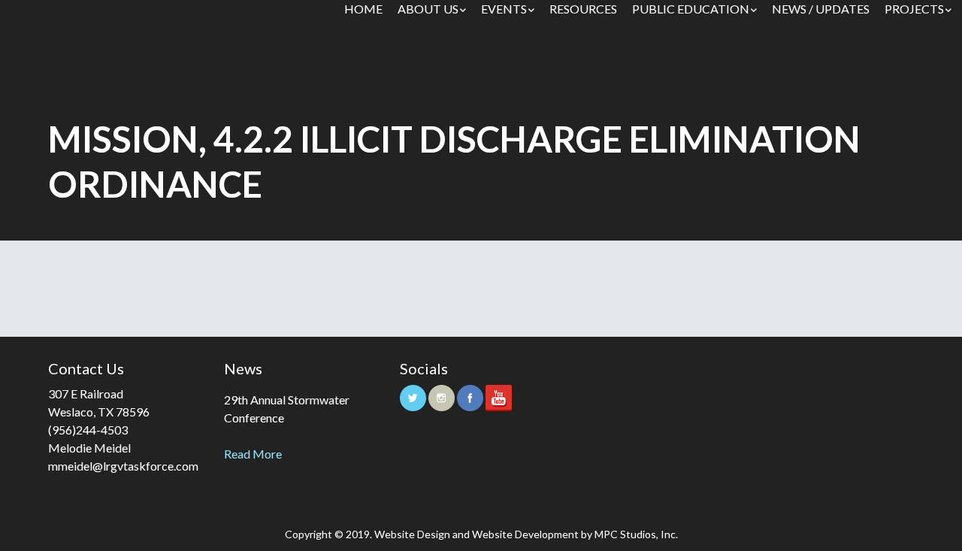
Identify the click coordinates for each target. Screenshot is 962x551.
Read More (253, 454)
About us (428, 9)
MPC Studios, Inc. (636, 534)
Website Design (412, 534)
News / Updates (821, 9)
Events (504, 9)
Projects (914, 9)
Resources (583, 9)
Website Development (525, 534)
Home (363, 9)
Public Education (690, 9)
